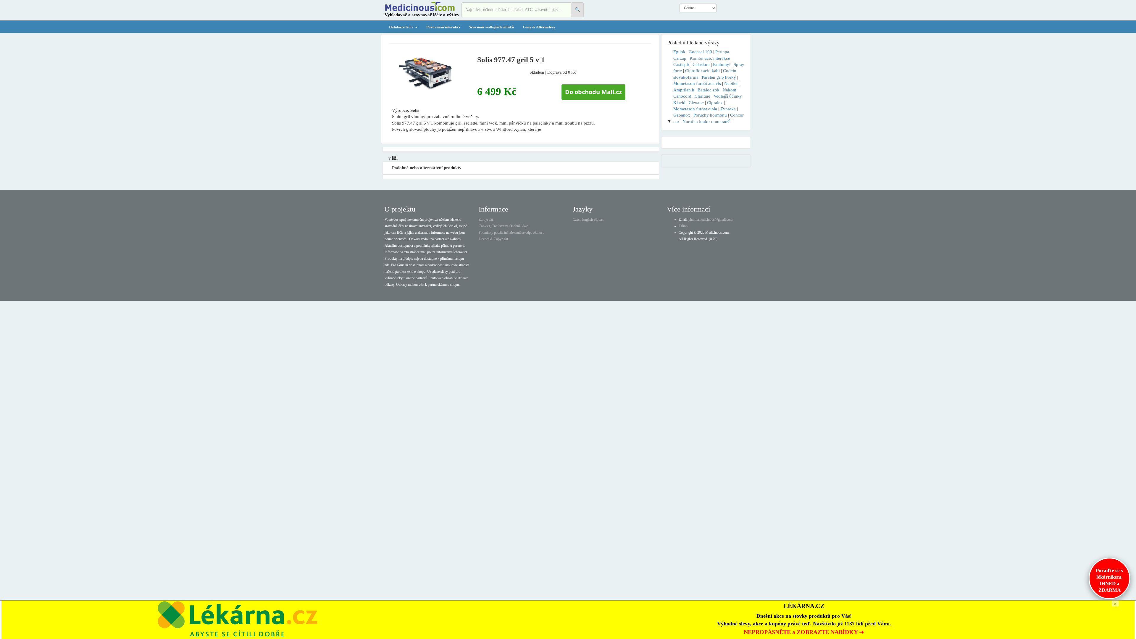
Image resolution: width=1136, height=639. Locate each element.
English (587, 219)
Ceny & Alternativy (539, 27)
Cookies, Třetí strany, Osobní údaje (503, 226)
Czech (577, 219)
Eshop (683, 226)
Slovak (599, 219)
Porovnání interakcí (443, 27)
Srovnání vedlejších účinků (491, 27)
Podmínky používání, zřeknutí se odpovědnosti (511, 232)
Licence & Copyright (493, 239)
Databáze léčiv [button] (401, 27)
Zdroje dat (486, 219)
